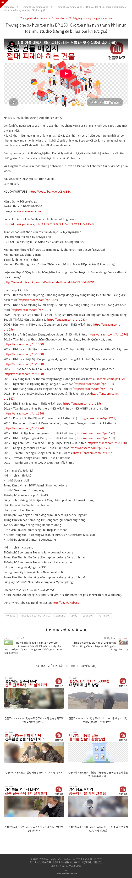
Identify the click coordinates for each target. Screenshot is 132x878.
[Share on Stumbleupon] (69, 629)
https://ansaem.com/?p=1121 (106, 379)
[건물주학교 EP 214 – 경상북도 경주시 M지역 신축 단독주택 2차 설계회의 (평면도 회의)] (34, 693)
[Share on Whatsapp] (73, 629)
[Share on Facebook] (46, 629)
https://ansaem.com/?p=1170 (106, 443)
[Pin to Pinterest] (54, 629)
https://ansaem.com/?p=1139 (93, 389)
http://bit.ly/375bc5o (66, 602)
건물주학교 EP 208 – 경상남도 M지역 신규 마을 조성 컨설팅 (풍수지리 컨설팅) (98, 828)
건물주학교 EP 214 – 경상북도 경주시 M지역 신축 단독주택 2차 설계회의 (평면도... (33, 720)
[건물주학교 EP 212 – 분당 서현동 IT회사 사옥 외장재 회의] (34, 747)
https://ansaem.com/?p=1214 (93, 453)
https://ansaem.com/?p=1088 (23, 354)
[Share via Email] (85, 629)
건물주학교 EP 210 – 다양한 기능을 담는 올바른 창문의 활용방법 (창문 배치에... (98, 774)
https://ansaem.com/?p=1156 (82, 403)
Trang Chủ (9, 7)
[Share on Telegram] (77, 629)
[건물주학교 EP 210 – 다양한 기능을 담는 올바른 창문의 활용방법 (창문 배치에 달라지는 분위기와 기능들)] (98, 747)
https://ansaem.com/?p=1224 (23, 428)
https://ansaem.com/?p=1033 (66, 319)
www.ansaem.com (29, 211)
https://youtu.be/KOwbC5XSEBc (50, 191)
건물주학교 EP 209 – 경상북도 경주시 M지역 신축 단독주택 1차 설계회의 (33, 828)
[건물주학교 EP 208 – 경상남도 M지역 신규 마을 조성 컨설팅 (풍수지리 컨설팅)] (98, 802)
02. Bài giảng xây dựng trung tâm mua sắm (90, 18)
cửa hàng (88, 615)
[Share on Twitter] (50, 629)
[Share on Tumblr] (61, 629)
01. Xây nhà (58, 18)
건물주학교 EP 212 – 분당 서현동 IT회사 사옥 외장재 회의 (34, 772)
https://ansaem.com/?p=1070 (108, 334)
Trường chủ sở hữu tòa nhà (34, 7)
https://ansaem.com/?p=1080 (23, 344)
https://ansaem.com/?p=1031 (31, 310)
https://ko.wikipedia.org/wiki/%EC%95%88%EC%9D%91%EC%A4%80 (49, 224)
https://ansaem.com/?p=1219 (96, 418)
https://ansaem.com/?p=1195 (90, 448)
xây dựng (10, 615)
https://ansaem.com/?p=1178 (95, 433)
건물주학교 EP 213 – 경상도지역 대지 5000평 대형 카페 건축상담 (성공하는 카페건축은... (98, 720)
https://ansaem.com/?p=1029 (38, 300)
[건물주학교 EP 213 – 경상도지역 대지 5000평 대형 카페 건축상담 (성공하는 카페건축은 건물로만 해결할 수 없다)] (98, 693)
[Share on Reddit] (64, 629)
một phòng (104, 615)
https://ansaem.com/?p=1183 (95, 438)
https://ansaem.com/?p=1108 (23, 374)
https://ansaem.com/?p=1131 (94, 384)
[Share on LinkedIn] (58, 629)
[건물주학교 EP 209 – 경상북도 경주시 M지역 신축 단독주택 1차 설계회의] (34, 802)
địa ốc (74, 615)
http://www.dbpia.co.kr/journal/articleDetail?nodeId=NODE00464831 (49, 282)
